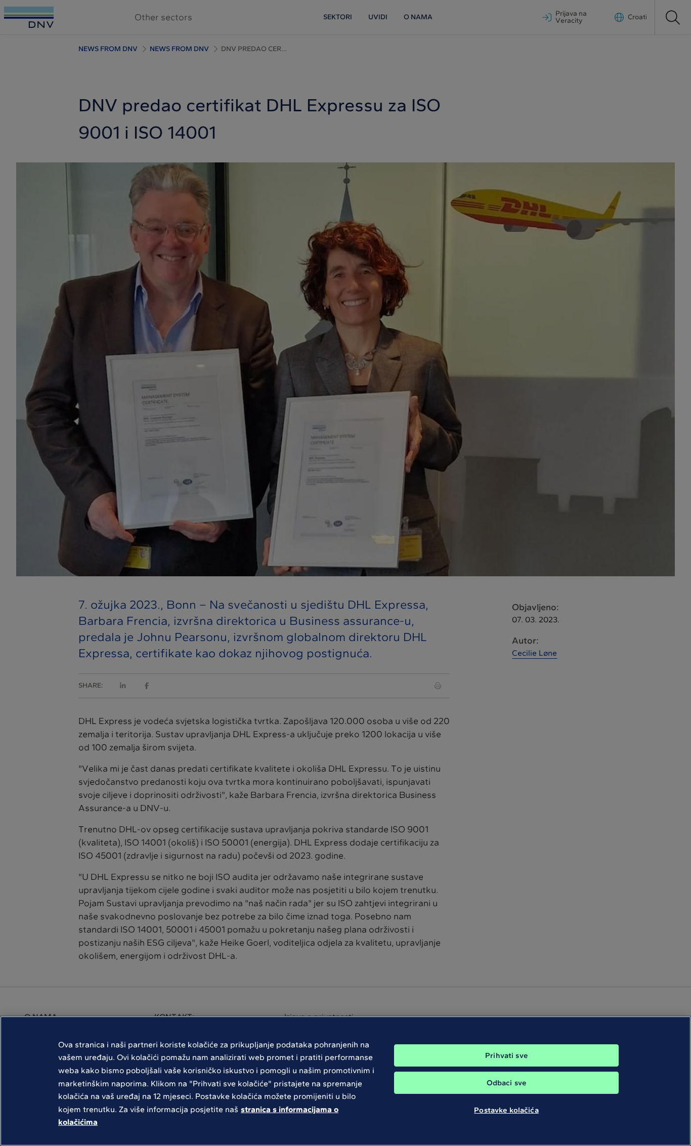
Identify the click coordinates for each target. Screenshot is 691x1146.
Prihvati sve (506, 1055)
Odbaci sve (507, 1082)
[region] (345, 1081)
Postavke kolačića (506, 1109)
